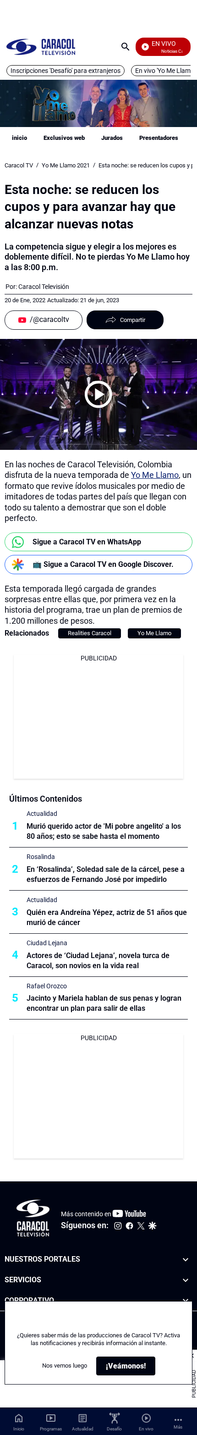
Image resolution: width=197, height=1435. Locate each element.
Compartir (132, 319)
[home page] (40, 47)
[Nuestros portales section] (185, 1259)
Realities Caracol (89, 633)
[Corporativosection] (185, 1301)
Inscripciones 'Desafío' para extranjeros (65, 70)
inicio (19, 137)
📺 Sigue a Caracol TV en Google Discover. (103, 564)
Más (178, 1426)
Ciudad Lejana (47, 943)
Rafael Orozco (47, 986)
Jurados (112, 137)
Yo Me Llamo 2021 (66, 165)
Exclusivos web (64, 137)
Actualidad (42, 813)
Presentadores (158, 137)
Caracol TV (19, 165)
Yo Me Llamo (155, 475)
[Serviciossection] (185, 1280)
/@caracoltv (49, 319)
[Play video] (98, 394)
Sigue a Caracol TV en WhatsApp (87, 541)
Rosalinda (41, 856)
